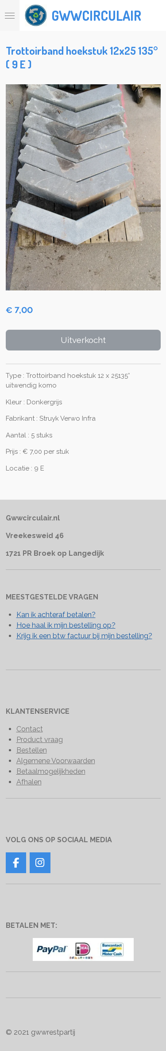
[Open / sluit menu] (9, 15)
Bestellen (31, 750)
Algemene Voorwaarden (55, 761)
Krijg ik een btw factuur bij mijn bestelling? (84, 636)
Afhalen (29, 782)
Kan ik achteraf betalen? (56, 614)
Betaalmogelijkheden (50, 771)
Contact (29, 729)
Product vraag (39, 739)
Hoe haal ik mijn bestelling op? (66, 625)
